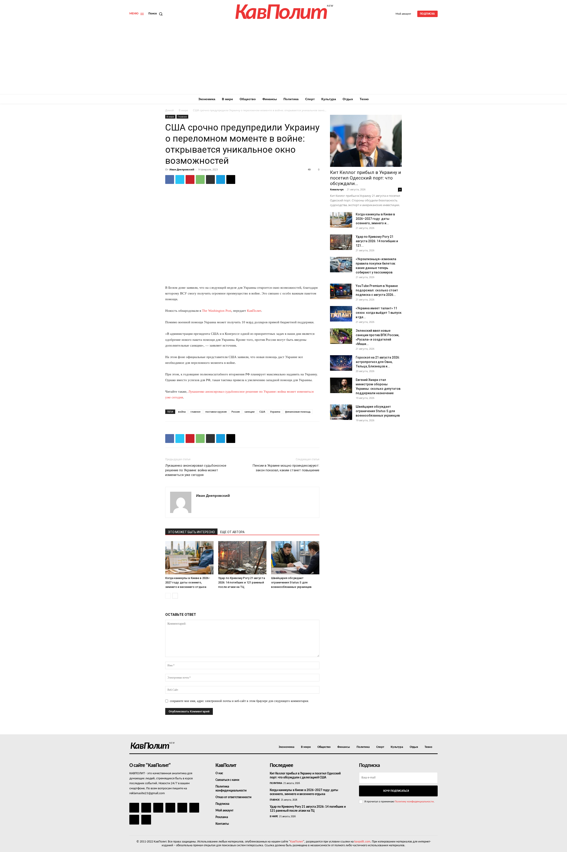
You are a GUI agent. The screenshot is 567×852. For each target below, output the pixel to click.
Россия (235, 411)
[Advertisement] (283, 61)
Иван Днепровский (181, 169)
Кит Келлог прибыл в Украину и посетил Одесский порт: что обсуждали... (365, 178)
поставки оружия (216, 411)
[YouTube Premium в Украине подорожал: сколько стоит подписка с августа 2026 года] (341, 291)
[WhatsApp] (200, 179)
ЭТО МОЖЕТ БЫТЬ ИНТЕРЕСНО (191, 532)
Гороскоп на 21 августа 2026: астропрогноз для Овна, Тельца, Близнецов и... (378, 362)
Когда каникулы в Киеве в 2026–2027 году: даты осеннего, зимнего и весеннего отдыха (187, 582)
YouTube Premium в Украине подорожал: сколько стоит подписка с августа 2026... (377, 290)
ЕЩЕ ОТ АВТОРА (232, 532)
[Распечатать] (210, 179)
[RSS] (170, 808)
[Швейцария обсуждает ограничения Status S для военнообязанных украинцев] (295, 557)
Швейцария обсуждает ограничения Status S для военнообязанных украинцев (291, 582)
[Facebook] (169, 179)
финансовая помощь (298, 411)
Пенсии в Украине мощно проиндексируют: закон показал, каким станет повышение (285, 468)
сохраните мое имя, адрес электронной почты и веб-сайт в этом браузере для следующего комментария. (239, 701)
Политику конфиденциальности (414, 801)
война (182, 411)
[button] (156, 13)
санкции (249, 411)
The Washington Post (216, 310)
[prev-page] (168, 596)
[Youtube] (146, 820)
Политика (276, 783)
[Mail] (158, 808)
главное (195, 411)
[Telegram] (220, 179)
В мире (183, 110)
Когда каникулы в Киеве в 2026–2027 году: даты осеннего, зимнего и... (375, 219)
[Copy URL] (230, 179)
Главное (182, 116)
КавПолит (254, 310)
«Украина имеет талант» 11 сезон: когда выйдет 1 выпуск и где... (379, 312)
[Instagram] (146, 808)
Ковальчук (337, 189)
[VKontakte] (134, 820)
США (262, 411)
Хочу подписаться (396, 791)
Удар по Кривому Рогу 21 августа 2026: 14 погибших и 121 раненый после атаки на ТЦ (241, 582)
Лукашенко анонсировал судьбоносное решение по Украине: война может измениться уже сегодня (195, 470)
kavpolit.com (362, 841)
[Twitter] (179, 179)
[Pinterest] (190, 179)
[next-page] (175, 596)
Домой (169, 110)
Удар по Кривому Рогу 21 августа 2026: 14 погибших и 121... (377, 241)
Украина (275, 411)
